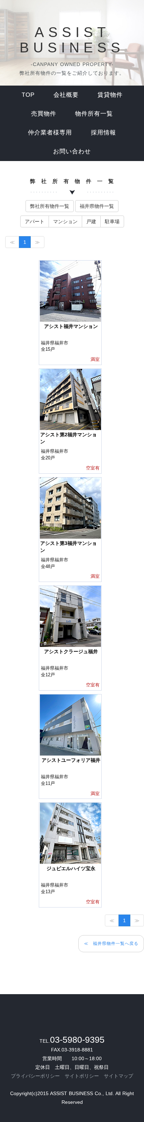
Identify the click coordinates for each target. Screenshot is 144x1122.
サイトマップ (118, 1076)
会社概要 (66, 95)
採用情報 (103, 132)
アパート (34, 221)
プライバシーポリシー (35, 1076)
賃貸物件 (110, 95)
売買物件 (43, 113)
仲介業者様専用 (50, 132)
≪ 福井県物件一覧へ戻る (111, 943)
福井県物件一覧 (97, 206)
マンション (65, 221)
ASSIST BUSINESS (72, 39)
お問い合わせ (72, 151)
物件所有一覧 (94, 113)
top (28, 95)
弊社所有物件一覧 (49, 206)
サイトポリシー (82, 1076)
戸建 (91, 221)
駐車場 (112, 221)
